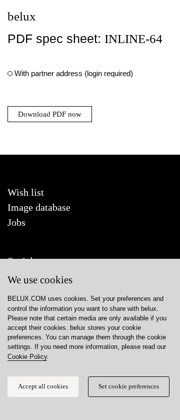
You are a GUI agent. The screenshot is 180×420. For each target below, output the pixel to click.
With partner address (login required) (73, 73)
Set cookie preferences (128, 386)
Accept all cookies (43, 386)
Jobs (17, 222)
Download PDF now (50, 114)
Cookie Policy (27, 356)
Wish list (26, 192)
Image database (39, 207)
